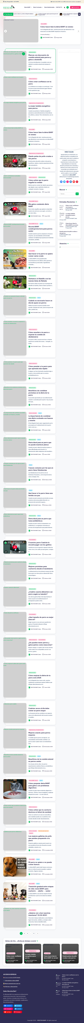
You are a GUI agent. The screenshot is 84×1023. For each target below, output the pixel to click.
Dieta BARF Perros (33, 223)
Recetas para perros (43, 830)
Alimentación (32, 52)
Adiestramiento (33, 78)
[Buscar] (77, 193)
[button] (75, 7)
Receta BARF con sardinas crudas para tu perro (65, 13)
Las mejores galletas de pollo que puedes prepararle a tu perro (40, 838)
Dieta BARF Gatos (33, 201)
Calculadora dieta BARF (12, 980)
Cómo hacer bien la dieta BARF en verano (56, 27)
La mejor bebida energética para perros (70, 215)
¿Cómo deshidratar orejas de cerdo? (39, 13)
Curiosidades (32, 539)
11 (33, 933)
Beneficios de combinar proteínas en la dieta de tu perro (38, 393)
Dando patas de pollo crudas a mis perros (68, 232)
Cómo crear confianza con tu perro (72, 206)
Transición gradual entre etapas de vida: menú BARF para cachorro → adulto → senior (40, 889)
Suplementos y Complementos (36, 103)
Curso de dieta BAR (12, 977)
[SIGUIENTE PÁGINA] (37, 933)
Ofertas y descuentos (11, 986)
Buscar (62, 190)
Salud (41, 223)
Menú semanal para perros (12, 983)
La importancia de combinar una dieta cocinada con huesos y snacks (40, 418)
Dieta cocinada (33, 413)
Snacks (31, 833)
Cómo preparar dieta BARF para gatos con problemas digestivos (39, 785)
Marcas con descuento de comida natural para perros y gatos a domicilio (39, 57)
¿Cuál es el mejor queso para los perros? (15, 13)
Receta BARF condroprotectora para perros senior (40, 229)
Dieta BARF (43, 23)
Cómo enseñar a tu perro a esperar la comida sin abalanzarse (38, 334)
